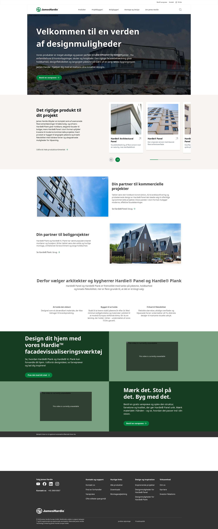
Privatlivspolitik (140, 521)
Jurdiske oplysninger (124, 521)
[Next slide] (117, 159)
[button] (82, 9)
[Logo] (47, 9)
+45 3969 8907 (54, 490)
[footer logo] (109, 511)
